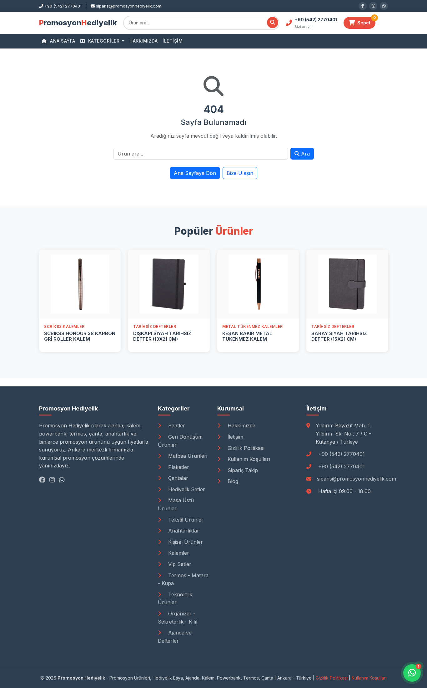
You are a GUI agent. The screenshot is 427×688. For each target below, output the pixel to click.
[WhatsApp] (384, 6)
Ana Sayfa (62, 40)
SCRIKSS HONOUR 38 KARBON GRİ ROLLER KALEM (79, 336)
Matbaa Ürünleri (187, 456)
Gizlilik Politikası (245, 448)
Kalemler (178, 553)
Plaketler (178, 467)
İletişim (173, 40)
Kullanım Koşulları (248, 459)
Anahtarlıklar (183, 530)
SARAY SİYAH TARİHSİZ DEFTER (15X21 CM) (339, 336)
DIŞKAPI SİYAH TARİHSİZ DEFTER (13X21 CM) (162, 336)
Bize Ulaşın (240, 173)
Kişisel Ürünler (185, 542)
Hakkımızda (143, 40)
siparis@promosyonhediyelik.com (356, 479)
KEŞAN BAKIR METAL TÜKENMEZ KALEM (247, 336)
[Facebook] (363, 6)
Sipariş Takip (242, 470)
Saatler (176, 425)
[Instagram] (373, 6)
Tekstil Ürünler (185, 520)
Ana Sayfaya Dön (195, 173)
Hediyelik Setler (186, 489)
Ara (304, 153)
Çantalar (177, 478)
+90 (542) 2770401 (341, 454)
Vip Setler (179, 564)
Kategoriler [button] (104, 40)
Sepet (366, 21)
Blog (232, 481)
